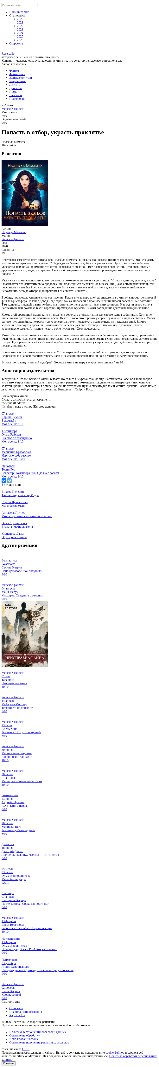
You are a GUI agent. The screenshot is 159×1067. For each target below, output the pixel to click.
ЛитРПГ (14, 84)
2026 (20, 40)
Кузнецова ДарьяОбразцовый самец (14, 535)
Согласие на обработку (24, 1035)
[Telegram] (9, 480)
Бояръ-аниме (17, 81)
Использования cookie (24, 1039)
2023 (20, 29)
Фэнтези (15, 70)
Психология (17, 98)
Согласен (8, 1063)
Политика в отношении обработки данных (37, 1032)
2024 (20, 33)
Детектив (15, 88)
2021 (20, 22)
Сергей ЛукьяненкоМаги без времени (15, 503)
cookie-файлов (114, 1052)
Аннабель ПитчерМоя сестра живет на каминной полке (27, 514)
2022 (20, 26)
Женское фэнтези (20, 77)
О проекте (16, 43)
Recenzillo (8, 53)
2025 (20, 36)
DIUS (25, 1049)
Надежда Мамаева (14, 232)
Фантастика (17, 74)
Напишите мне (19, 12)
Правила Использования (25, 1011)
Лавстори (15, 95)
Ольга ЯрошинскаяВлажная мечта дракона (17, 524)
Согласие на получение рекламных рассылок (39, 1042)
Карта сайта (17, 1015)
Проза (13, 91)
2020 (20, 19)
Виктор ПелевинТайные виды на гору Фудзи (20, 493)
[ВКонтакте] (4, 480)
